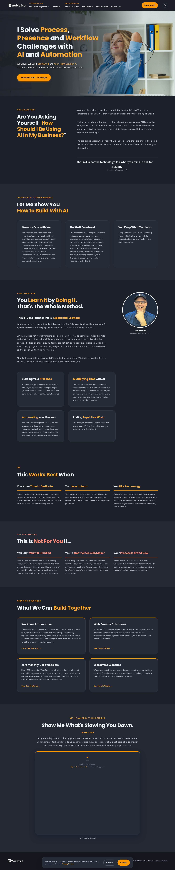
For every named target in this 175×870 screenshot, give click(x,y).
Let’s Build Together (38, 6)
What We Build (101, 6)
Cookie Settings (161, 861)
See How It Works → (103, 648)
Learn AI (56, 6)
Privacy (150, 861)
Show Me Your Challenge (34, 77)
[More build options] (49, 6)
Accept (123, 862)
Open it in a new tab (79, 767)
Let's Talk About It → (31, 648)
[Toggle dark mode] (165, 5)
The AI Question (72, 6)
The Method (87, 6)
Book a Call (116, 6)
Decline (109, 862)
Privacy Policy (67, 864)
